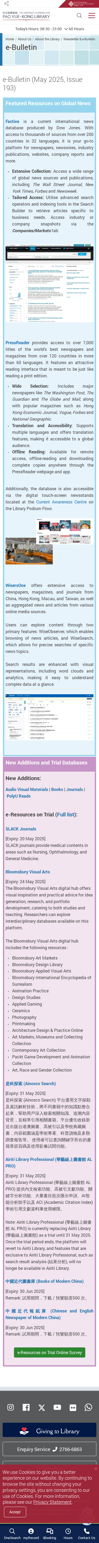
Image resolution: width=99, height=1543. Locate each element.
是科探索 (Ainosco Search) (31, 1083)
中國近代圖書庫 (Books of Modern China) (45, 1281)
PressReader (18, 343)
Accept (15, 1511)
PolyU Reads (19, 796)
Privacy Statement (52, 1502)
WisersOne (16, 585)
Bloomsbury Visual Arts (28, 872)
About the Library (47, 39)
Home (10, 39)
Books (57, 789)
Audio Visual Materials (27, 789)
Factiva (12, 121)
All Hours (49, 28)
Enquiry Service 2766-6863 (49, 1449)
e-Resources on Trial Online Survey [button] (49, 1352)
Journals (74, 789)
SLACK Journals (21, 829)
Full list (65, 814)
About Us (24, 39)
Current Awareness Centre (61, 502)
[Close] (96, 1469)
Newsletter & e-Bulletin (79, 39)
